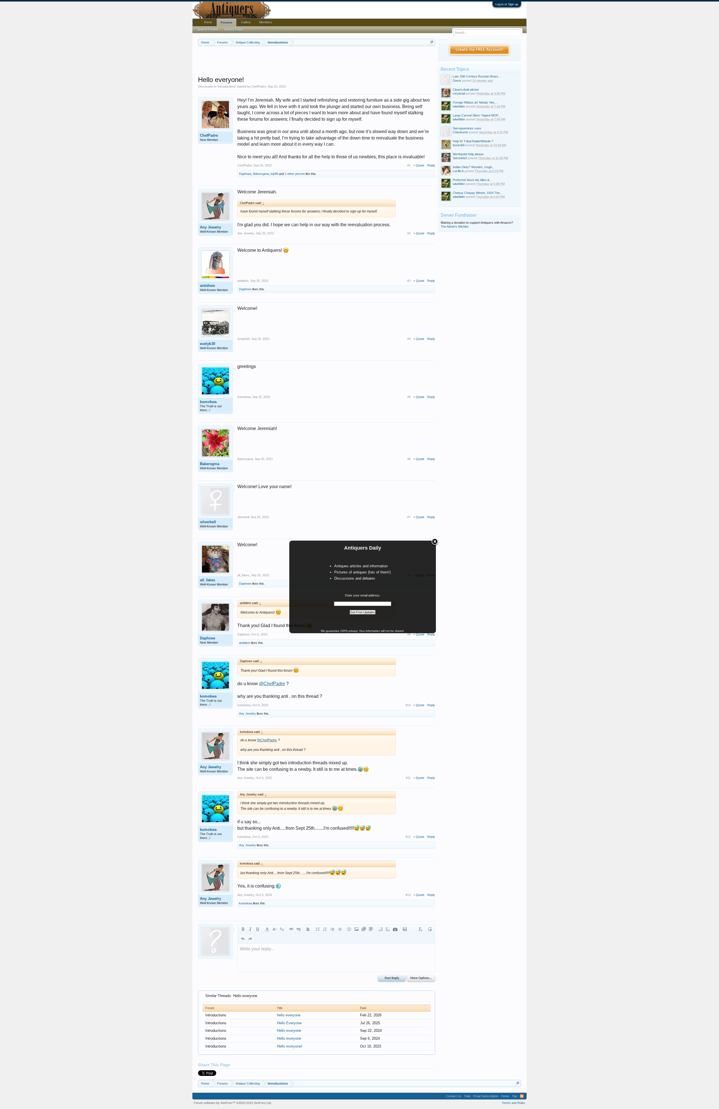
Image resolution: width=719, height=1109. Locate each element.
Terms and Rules (513, 1103)
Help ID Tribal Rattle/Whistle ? (473, 141)
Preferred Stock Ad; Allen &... (472, 180)
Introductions (226, 86)
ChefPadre (258, 86)
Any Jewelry (210, 227)
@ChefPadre (272, 683)
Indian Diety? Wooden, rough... (474, 167)
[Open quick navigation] (431, 42)
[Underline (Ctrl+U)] (257, 929)
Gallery (246, 22)
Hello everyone (289, 1030)
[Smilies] (349, 929)
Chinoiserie (460, 132)
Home (208, 22)
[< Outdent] (332, 929)
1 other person (295, 173)
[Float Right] (387, 929)
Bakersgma (261, 173)
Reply (431, 165)
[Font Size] (274, 929)
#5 (409, 397)
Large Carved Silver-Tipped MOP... (476, 115)
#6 (409, 459)
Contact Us (453, 1096)
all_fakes (207, 580)
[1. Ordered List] (325, 929)
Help (467, 1096)
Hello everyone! (289, 1046)
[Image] (356, 929)
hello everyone (289, 1015)
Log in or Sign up (506, 4)
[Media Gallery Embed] (395, 929)
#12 (408, 836)
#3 (409, 280)
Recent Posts (233, 29)
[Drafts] (404, 929)
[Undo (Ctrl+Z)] (243, 938)
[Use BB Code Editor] (430, 929)
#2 (409, 233)
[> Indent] (339, 929)
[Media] (363, 929)
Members (265, 22)
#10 (408, 705)
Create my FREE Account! (480, 49)
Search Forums (208, 29)
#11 (408, 777)
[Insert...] (371, 929)
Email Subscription (485, 1096)
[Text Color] (267, 929)
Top (514, 1096)
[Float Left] (380, 929)
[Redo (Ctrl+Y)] (250, 938)
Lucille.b (458, 171)
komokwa (208, 402)
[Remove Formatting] (420, 929)
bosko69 (459, 145)
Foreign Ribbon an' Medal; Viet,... (475, 102)
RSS (522, 1096)
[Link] (291, 929)
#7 (409, 517)
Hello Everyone (289, 1023)
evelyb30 (207, 344)
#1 (409, 165)
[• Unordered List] (317, 929)
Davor (457, 80)
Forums (226, 22)
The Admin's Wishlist (454, 226)
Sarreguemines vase (467, 128)
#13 (408, 895)
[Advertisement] (316, 61)
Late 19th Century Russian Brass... (477, 76)
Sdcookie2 (460, 158)
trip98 (274, 173)
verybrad (459, 93)
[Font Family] (281, 929)
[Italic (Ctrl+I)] (250, 929)
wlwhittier (459, 106)
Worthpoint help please (468, 154)
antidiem (207, 285)
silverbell (208, 522)
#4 (409, 338)
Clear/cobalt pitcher (466, 89)
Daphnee (245, 173)
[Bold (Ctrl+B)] (243, 929)
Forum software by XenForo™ (233, 1103)
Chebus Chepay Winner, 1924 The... (477, 193)
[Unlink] (298, 929)
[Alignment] (308, 929)
